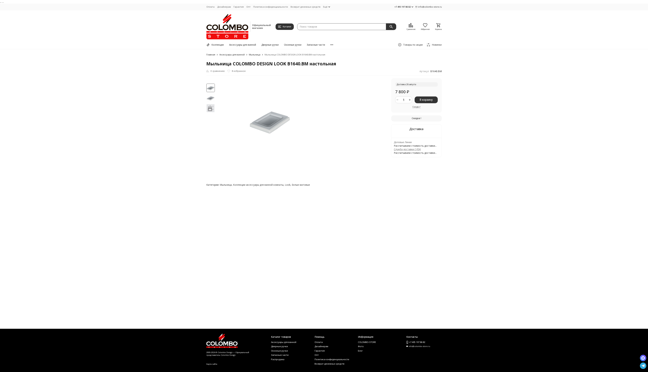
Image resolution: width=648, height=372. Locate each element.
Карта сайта (211, 364)
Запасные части (316, 44)
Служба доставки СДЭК (407, 149)
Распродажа (277, 359)
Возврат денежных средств (305, 6)
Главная (210, 54)
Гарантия (239, 6)
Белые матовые (301, 184)
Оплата (210, 6)
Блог (360, 350)
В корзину (426, 100)
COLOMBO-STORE (367, 342)
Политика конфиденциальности (270, 6)
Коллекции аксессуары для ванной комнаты (258, 184)
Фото (361, 346)
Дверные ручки (270, 44)
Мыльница (254, 54)
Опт (248, 6)
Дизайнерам (224, 6)
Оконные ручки (292, 44)
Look (287, 184)
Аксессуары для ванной (242, 44)
